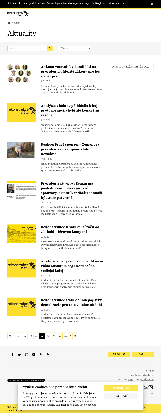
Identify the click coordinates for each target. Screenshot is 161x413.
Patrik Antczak (147, 379)
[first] (10, 336)
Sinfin (130, 379)
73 (48, 335)
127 (65, 335)
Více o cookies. (88, 404)
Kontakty (150, 371)
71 (36, 335)
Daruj (143, 354)
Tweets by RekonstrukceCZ (130, 66)
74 (54, 335)
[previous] (14, 336)
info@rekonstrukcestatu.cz (142, 375)
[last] (75, 336)
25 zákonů (69, 3)
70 (30, 335)
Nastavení (121, 396)
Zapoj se (119, 354)
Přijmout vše (121, 388)
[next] (70, 336)
